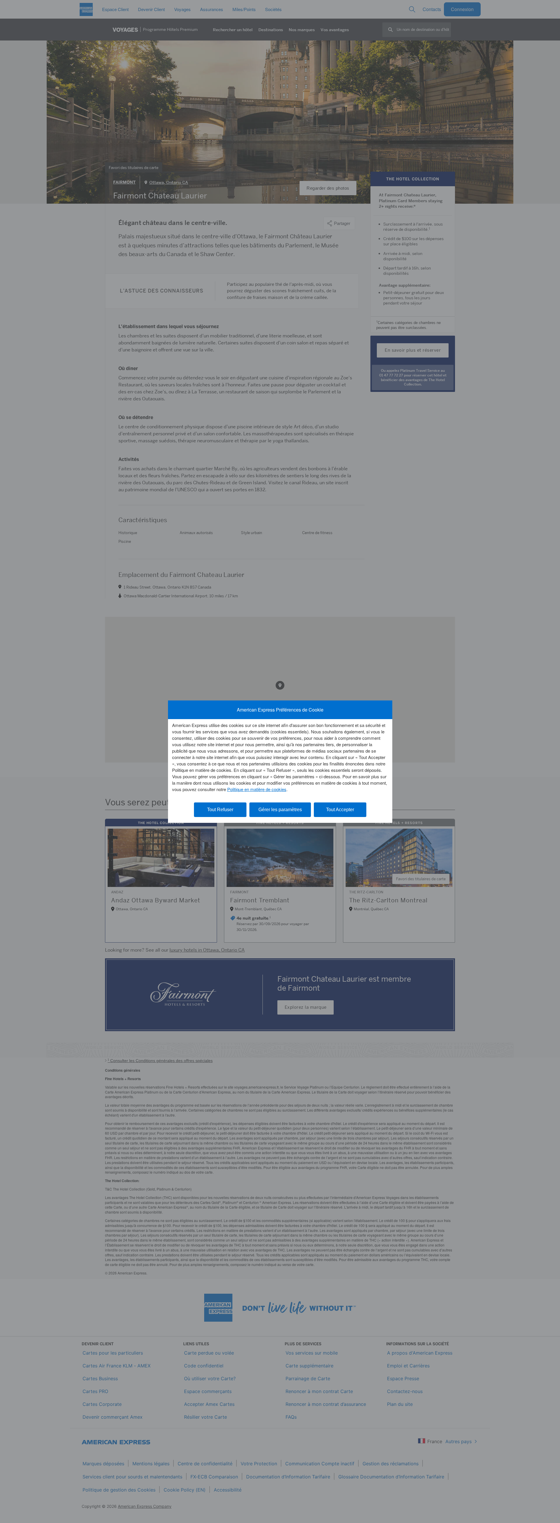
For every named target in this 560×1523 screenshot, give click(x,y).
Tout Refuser (220, 809)
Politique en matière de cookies (256, 789)
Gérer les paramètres (280, 809)
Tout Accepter (340, 809)
